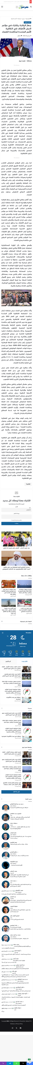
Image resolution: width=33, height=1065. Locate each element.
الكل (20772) (16, 792)
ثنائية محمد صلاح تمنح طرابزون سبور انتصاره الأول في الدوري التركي (11, 675)
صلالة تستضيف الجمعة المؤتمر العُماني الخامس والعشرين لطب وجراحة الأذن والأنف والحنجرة (13, 691)
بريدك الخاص (16, 513)
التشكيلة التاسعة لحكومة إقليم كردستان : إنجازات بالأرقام (15, 969)
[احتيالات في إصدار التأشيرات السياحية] (26, 700)
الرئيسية (28, 19)
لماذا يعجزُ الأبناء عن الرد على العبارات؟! (19, 856)
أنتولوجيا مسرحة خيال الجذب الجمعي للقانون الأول (14, 1005)
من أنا (3, 1011)
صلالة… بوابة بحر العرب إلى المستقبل (19, 844)
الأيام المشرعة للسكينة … (16, 865)
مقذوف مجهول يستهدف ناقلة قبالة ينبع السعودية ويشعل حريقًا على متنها (25, 591)
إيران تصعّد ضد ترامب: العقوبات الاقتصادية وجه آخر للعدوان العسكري (25, 609)
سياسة (19, 19)
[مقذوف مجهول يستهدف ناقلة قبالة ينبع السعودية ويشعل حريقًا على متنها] (24, 584)
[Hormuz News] (22, 7)
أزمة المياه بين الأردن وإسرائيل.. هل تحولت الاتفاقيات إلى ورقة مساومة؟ (20, 818)
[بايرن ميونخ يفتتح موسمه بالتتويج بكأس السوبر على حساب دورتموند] (27, 785)
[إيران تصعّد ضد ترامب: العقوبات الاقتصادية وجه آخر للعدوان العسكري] (24, 603)
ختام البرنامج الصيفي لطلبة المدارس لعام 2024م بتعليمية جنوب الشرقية (15, 984)
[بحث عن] (31, 7)
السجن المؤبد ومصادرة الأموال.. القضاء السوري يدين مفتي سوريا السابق (11, 668)
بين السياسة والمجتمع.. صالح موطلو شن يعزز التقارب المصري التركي (20, 885)
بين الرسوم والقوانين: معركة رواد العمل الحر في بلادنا (14, 894)
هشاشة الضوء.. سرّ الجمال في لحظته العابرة (20, 929)
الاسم (16, 507)
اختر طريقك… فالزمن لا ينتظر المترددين (19, 939)
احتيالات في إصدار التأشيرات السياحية (13, 698)
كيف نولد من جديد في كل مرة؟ (9, 962)
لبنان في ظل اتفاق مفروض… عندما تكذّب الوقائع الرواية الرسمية (20, 828)
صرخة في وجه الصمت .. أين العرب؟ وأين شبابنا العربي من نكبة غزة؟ (16, 955)
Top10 (27, 484)
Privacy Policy (19, 1024)
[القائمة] (2, 7)
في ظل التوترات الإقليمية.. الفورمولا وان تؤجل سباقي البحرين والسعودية (19, 876)
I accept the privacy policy (16, 520)
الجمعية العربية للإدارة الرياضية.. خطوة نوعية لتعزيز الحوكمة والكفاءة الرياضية (20, 901)
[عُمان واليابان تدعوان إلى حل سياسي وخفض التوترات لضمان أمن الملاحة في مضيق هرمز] (8, 584)
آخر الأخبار (8, 662)
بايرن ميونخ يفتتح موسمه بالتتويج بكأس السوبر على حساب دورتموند (12, 783)
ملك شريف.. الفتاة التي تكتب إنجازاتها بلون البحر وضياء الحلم (20, 911)
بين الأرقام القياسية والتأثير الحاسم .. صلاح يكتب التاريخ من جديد (16, 947)
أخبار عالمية (14, 19)
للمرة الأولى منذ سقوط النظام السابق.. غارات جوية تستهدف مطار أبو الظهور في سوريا (9, 610)
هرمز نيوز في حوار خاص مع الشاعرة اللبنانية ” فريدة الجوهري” (16, 991)
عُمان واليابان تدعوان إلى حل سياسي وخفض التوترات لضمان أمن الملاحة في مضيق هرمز (9, 592)
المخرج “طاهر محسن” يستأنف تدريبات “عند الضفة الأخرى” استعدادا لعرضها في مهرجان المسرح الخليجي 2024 (15, 976)
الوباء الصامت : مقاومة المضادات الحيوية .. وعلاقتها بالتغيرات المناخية (16, 998)
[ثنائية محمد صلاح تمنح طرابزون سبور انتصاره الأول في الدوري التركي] (26, 676)
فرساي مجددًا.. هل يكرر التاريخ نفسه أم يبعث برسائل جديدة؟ (20, 837)
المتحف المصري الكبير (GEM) (17, 919)
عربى (23, 19)
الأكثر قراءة (24, 662)
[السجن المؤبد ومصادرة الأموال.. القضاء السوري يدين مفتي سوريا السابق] (26, 669)
